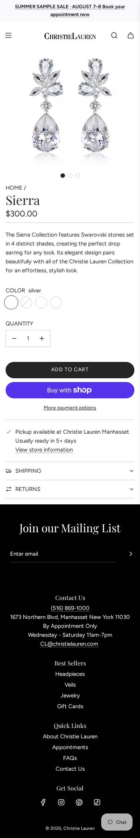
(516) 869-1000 (70, 608)
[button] (62, 175)
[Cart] (130, 35)
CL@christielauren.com (69, 643)
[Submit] (130, 554)
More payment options (70, 408)
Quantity (19, 323)
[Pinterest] (79, 802)
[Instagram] (61, 802)
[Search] (114, 35)
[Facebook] (43, 802)
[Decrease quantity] (14, 338)
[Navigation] (8, 35)
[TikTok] (97, 802)
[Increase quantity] (42, 338)
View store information (44, 449)
